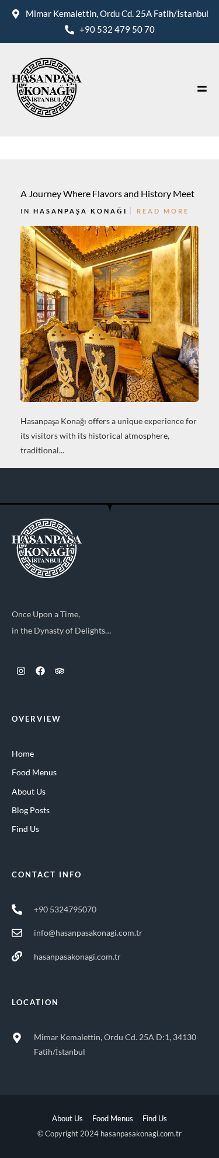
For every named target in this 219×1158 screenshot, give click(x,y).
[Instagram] (21, 671)
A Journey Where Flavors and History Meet (107, 193)
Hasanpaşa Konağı (80, 211)
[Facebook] (40, 671)
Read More (163, 211)
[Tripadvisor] (59, 671)
